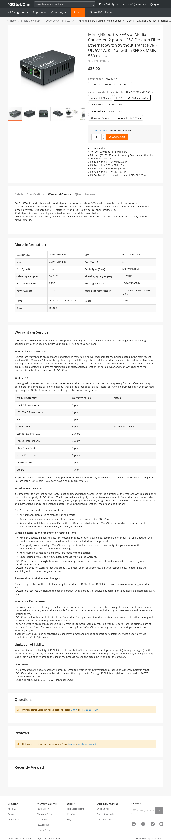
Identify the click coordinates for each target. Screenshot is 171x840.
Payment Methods (105, 814)
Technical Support (75, 808)
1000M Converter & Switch (59, 20)
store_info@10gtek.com (30, 480)
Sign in (74, 709)
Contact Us (13, 814)
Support (38, 12)
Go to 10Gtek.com (101, 12)
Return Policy (43, 808)
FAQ (69, 819)
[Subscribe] (159, 810)
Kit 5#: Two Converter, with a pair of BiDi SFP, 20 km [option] (115, 117)
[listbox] (124, 85)
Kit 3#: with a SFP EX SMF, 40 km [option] (106, 111)
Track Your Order (104, 819)
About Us (12, 808)
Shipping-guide (104, 808)
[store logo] (19, 4)
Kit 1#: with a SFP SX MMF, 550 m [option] (132, 97)
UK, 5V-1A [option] (110, 84)
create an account (89, 709)
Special (77, 12)
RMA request (43, 824)
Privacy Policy (43, 830)
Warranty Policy (44, 814)
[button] (29, 114)
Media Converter (30, 20)
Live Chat (71, 814)
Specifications (35, 194)
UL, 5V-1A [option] (95, 84)
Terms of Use (157, 838)
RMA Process (43, 819)
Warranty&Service (59, 194)
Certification (13, 819)
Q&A (78, 194)
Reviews (90, 194)
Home (13, 20)
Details (19, 194)
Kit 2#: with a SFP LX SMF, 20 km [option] (106, 104)
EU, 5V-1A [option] (125, 84)
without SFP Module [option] (100, 97)
